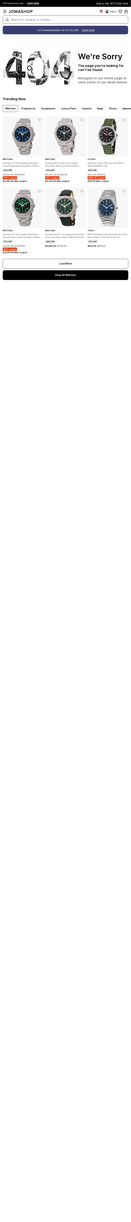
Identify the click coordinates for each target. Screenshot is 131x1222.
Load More (65, 263)
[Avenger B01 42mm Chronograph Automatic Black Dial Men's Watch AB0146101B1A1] (81, 120)
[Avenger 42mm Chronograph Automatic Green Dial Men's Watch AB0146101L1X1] (81, 191)
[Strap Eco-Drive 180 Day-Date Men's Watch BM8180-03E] (124, 120)
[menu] (5, 11)
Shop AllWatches (65, 275)
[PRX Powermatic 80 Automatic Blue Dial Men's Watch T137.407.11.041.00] (124, 191)
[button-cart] (126, 11)
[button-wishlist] (120, 11)
